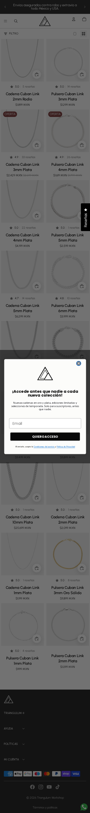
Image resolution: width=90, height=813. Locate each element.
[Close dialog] (78, 363)
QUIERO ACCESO (45, 436)
